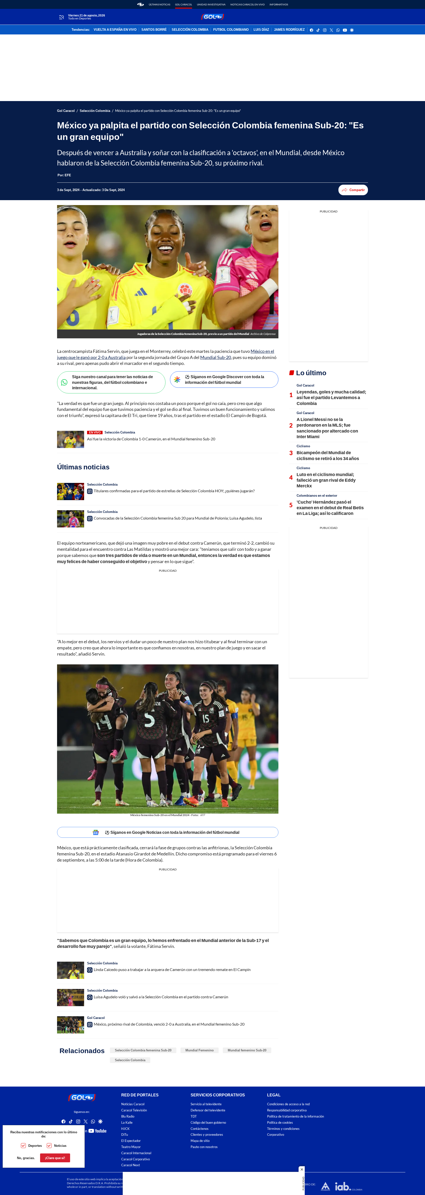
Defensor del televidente (208, 1110)
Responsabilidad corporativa (287, 1110)
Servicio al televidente (206, 1104)
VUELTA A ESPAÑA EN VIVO (115, 30)
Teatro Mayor (131, 1147)
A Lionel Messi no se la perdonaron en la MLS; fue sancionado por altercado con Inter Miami (327, 428)
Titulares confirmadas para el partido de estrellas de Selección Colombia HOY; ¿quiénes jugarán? (174, 490)
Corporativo (275, 1134)
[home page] (140, 4)
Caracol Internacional (136, 1153)
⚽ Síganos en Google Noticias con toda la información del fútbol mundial (172, 832)
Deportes (35, 1146)
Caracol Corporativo (135, 1159)
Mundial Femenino (199, 1050)
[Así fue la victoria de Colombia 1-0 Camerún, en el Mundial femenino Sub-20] (70, 439)
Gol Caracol (183, 4)
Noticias (60, 1146)
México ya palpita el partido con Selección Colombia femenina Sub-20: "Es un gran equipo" (178, 110)
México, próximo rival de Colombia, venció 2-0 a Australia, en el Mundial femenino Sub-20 (169, 1024)
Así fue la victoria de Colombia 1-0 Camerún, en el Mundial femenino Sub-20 (151, 438)
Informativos (279, 4)
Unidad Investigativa (211, 4)
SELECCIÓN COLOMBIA (190, 30)
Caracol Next (130, 1165)
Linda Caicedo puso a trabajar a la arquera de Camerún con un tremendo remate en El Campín (172, 969)
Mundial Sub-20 (215, 357)
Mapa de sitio (200, 1140)
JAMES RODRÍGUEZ (289, 30)
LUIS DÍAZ (261, 30)
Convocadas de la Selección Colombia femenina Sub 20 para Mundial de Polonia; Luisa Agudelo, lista (178, 518)
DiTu (124, 1134)
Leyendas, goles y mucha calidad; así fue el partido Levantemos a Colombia (331, 397)
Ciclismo (303, 446)
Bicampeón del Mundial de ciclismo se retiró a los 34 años (328, 455)
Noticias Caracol (132, 1104)
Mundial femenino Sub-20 (247, 1050)
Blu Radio (127, 1116)
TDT (194, 1116)
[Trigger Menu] (61, 17)
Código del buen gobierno (208, 1122)
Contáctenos (200, 1128)
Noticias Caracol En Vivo (247, 4)
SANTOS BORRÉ (154, 30)
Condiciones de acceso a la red (288, 1104)
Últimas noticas (159, 4)
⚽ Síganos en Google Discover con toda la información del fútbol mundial (224, 379)
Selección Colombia (95, 110)
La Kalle (127, 1122)
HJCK (125, 1128)
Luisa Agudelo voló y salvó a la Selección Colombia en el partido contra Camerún (161, 996)
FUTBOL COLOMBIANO (231, 30)
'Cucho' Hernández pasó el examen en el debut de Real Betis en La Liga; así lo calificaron (330, 507)
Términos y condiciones (283, 1128)
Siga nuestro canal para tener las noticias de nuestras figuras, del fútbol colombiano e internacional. (112, 382)
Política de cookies (280, 1122)
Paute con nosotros (204, 1147)
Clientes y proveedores (207, 1134)
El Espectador (131, 1140)
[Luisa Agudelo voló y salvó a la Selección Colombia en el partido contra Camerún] (70, 997)
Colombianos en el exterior (317, 495)
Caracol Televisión (134, 1110)
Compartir (357, 190)
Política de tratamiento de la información (295, 1116)
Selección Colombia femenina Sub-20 (143, 1050)
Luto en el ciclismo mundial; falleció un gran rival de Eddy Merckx (326, 480)
